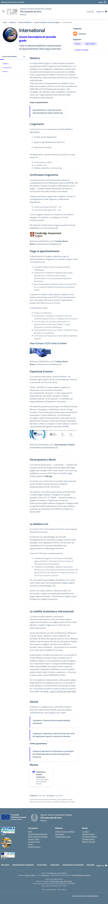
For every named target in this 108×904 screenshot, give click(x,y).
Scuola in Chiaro (33, 839)
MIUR (30, 831)
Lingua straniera (90, 43)
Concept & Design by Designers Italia (85, 896)
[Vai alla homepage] (12, 11)
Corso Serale (59, 834)
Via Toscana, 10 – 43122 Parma (57, 873)
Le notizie (85, 831)
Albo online (5, 864)
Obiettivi (5, 63)
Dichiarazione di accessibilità (73, 864)
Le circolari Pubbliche (89, 836)
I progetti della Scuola (62, 836)
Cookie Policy (54, 864)
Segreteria (82, 33)
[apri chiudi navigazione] (3, 11)
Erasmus (77, 43)
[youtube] (106, 12)
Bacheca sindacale (88, 841)
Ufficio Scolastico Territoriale (38, 836)
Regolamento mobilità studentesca (41, 774)
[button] (13, 57)
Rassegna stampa (88, 834)
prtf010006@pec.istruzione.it (81, 875)
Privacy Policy (42, 864)
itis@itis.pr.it (45, 875)
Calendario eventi (88, 839)
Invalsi (30, 844)
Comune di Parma (34, 846)
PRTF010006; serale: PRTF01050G (61, 881)
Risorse (5, 71)
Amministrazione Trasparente (23, 864)
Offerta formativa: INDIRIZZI (65, 831)
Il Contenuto (7, 67)
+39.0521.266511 (30, 875)
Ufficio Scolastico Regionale (37, 834)
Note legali (90, 864)
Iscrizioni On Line (34, 841)
